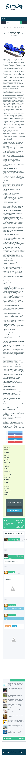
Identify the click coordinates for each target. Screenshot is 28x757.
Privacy (16, 751)
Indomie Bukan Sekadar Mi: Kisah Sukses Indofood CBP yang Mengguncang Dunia (16, 706)
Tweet (15, 431)
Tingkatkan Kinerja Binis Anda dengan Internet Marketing (15, 700)
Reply (5, 550)
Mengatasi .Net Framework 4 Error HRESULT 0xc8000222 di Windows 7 (15, 684)
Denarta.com (12, 752)
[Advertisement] (15, 13)
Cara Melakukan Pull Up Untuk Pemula (15, 715)
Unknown (11, 572)
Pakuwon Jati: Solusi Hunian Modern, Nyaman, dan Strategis (16, 726)
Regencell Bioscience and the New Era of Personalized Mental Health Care (16, 721)
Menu (5, 18)
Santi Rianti (12, 605)
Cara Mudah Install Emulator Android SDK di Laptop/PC (15, 689)
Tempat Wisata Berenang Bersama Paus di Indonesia (14, 731)
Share (15, 434)
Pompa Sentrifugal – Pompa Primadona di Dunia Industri (7, 468)
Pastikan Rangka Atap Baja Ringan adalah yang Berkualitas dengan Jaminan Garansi (19, 525)
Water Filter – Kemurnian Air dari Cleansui (7, 494)
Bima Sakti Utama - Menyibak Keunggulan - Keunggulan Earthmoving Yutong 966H (7, 457)
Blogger (23, 752)
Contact (7, 751)
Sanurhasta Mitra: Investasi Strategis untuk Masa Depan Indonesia (15, 695)
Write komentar (18, 533)
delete (19, 540)
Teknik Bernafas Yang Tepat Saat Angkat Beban (15, 710)
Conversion (8, 626)
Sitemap (21, 751)
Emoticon (15, 626)
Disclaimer (12, 751)
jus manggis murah (13, 539)
